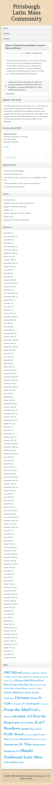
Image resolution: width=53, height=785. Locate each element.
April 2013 (7, 581)
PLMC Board (29, 87)
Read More (10, 94)
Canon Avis (12, 82)
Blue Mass (29, 684)
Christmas (22, 697)
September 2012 (9, 604)
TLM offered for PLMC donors (14, 187)
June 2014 (7, 534)
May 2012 (7, 617)
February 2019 (9, 370)
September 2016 (9, 454)
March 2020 (8, 330)
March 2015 (8, 507)
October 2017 (9, 417)
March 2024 (8, 256)
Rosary (33, 739)
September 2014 (9, 527)
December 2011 (9, 634)
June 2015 (7, 497)
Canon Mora (9, 688)
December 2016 (9, 444)
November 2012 (9, 597)
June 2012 (7, 614)
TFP (18, 751)
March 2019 (8, 367)
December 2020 (9, 317)
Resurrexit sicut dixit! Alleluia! (14, 171)
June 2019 (7, 357)
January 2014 (9, 550)
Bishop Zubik (22, 680)
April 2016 (7, 464)
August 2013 (8, 567)
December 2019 (9, 340)
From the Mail (17, 709)
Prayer (7, 739)
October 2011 (8, 641)
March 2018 (8, 400)
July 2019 (7, 353)
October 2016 (9, 450)
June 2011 (7, 654)
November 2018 (9, 380)
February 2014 (9, 547)
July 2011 (7, 651)
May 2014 (7, 537)
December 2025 (9, 236)
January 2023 (9, 280)
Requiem (25, 739)
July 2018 (7, 393)
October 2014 (9, 524)
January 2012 (9, 631)
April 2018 (7, 397)
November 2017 (9, 414)
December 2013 (9, 554)
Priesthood (15, 739)
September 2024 (9, 253)
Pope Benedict (28, 735)
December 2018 (9, 377)
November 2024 (9, 250)
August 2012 (8, 607)
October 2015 (9, 484)
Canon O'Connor (24, 82)
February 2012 (9, 627)
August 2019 (8, 350)
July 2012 (7, 611)
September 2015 (9, 487)
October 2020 (9, 320)
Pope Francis (39, 734)
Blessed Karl (37, 680)
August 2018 (8, 390)
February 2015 (9, 510)
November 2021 (9, 297)
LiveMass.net (8, 210)
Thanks (26, 750)
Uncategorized (37, 53)
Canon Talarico (13, 692)
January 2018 (9, 407)
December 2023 (9, 263)
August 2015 (8, 490)
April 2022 (7, 290)
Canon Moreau (21, 688)
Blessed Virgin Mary (14, 684)
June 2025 (7, 240)
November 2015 (9, 480)
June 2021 (7, 307)
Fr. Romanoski (44, 704)
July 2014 (7, 530)
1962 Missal (13, 672)
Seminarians (11, 744)
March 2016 (8, 467)
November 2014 (9, 521)
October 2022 (9, 286)
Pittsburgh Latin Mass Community (26, 12)
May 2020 (7, 323)
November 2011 (9, 637)
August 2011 (8, 648)
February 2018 (9, 403)
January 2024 (9, 260)
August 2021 (8, 300)
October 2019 (9, 343)
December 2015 (9, 477)
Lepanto (20, 87)
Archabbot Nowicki (11, 677)
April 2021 (7, 310)
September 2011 (9, 644)
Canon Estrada (40, 685)
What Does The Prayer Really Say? (16, 220)
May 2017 (7, 427)
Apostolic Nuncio (39, 672)
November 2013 (9, 557)
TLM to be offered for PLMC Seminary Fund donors (22, 183)
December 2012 (9, 594)
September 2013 (9, 564)
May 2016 (7, 460)
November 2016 (9, 447)
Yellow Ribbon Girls (14, 762)
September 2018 (9, 387)
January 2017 (9, 440)
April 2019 (7, 363)
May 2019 (7, 360)
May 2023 (7, 273)
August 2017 (8, 424)
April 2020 (7, 327)
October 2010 (9, 657)
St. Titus (38, 87)
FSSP (34, 709)
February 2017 (9, 437)
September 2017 (9, 420)
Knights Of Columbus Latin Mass (15, 207)
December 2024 (9, 246)
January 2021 (9, 313)
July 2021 (7, 303)
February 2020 (9, 333)
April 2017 (7, 430)
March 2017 (8, 434)
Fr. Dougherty (16, 703)
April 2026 (7, 233)
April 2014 (7, 541)
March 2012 (8, 624)
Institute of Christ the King (26, 84)
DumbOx (28, 53)
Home (5, 28)
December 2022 (9, 283)
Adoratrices (27, 672)
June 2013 (7, 574)
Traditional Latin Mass (16, 90)
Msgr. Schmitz (36, 728)
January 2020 (9, 337)
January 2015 (9, 514)
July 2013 (7, 571)
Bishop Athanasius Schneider (29, 677)
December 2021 (9, 293)
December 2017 (9, 410)
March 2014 (8, 544)
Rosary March (41, 739)
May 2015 (7, 500)
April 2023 (7, 276)
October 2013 (9, 561)
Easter (34, 698)
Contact (6, 39)
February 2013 (9, 587)
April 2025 (7, 243)
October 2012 (9, 601)
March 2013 (8, 584)
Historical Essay (9, 200)
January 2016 (9, 474)
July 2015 (7, 494)
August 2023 (8, 266)
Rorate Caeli (8, 216)
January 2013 (9, 591)
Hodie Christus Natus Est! (13, 174)
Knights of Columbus (23, 722)
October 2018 (9, 383)
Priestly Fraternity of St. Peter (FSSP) (17, 213)
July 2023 (7, 270)
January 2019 (9, 373)
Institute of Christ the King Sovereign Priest (19, 203)
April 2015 (7, 504)
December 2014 (9, 517)
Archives (6, 33)
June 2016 (7, 457)
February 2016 (9, 470)
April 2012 (7, 621)
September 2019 (9, 347)
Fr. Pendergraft (31, 703)
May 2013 (7, 577)
